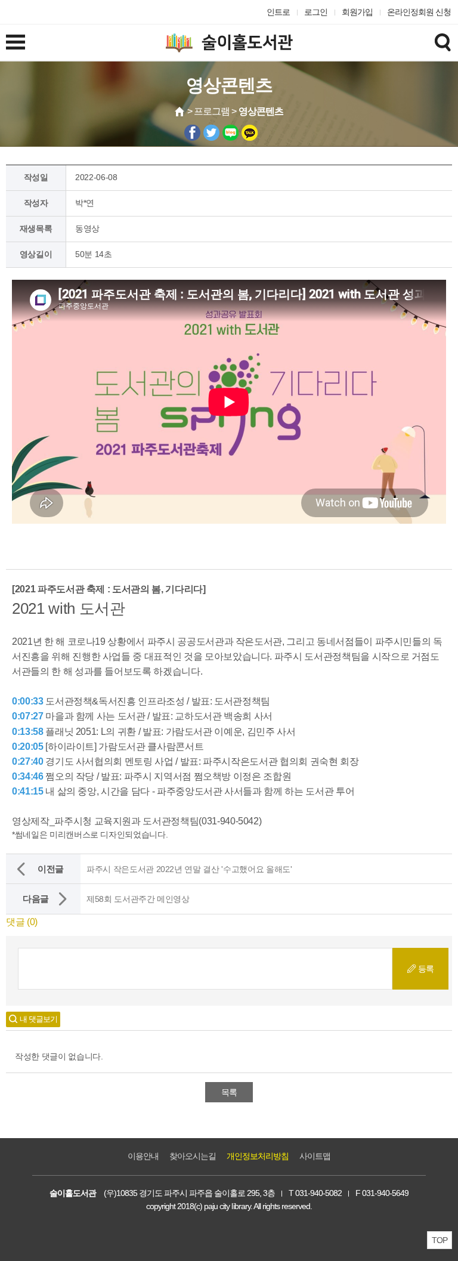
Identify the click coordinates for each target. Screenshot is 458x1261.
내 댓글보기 (38, 1019)
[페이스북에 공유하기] (192, 133)
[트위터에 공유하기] (211, 133)
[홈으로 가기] (180, 111)
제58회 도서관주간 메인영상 (138, 899)
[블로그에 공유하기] (230, 133)
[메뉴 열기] (15, 41)
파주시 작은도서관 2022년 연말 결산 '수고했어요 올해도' (189, 869)
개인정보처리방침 (258, 1156)
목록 (229, 1092)
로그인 (315, 12)
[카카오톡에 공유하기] (250, 133)
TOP (439, 1240)
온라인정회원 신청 (419, 12)
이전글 (51, 869)
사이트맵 (314, 1156)
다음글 (36, 899)
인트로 (278, 12)
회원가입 (357, 12)
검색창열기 (442, 41)
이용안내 (143, 1156)
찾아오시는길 (192, 1156)
